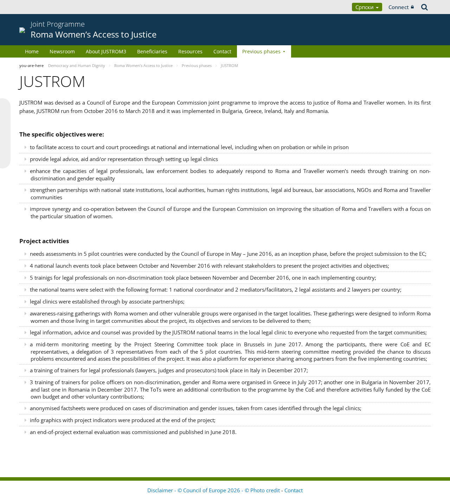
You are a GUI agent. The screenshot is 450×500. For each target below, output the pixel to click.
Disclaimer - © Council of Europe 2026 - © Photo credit (214, 490)
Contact (222, 51)
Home (32, 51)
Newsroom (62, 51)
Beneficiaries (152, 51)
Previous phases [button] (261, 51)
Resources (190, 51)
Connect (398, 7)
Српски (365, 7)
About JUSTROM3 (106, 51)
